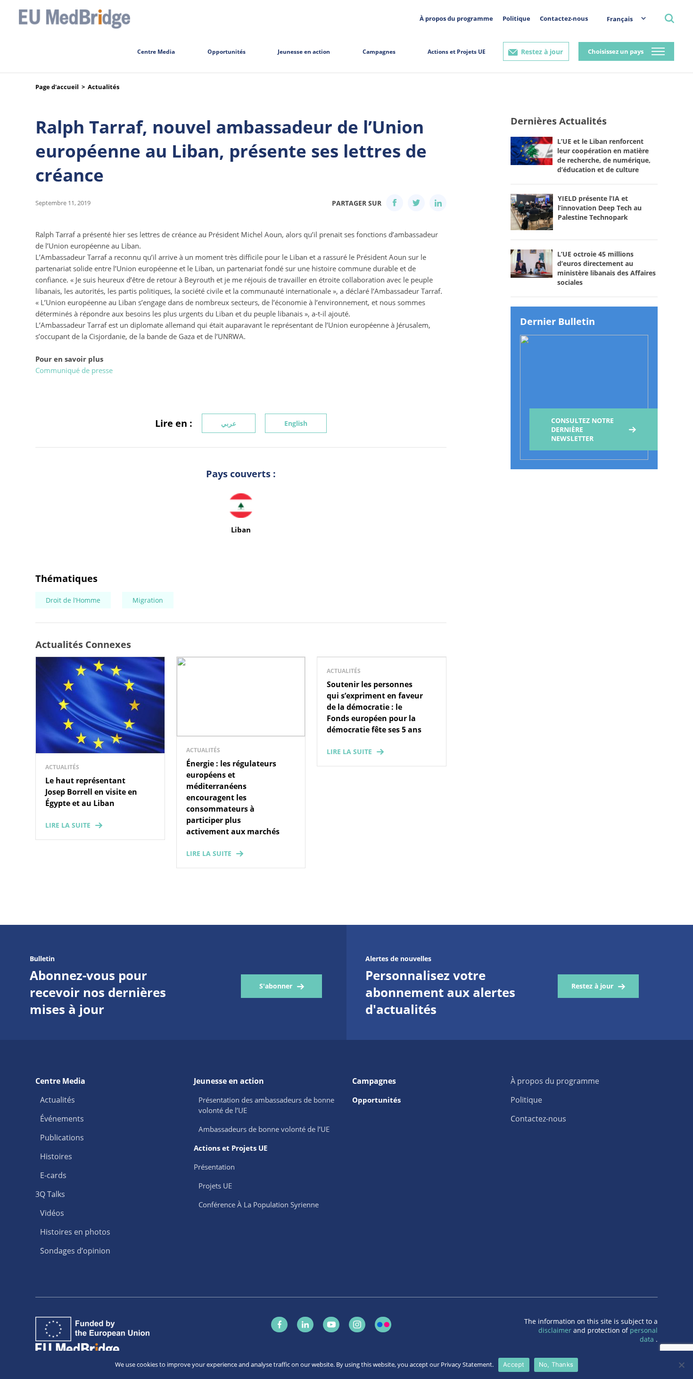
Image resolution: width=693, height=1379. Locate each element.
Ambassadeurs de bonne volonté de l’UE (264, 1129)
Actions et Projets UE (457, 52)
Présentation (214, 1166)
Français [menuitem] (620, 19)
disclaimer (555, 1330)
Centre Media (156, 52)
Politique (516, 18)
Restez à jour (542, 51)
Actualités (103, 87)
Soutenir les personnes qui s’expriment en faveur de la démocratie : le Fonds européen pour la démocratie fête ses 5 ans (375, 707)
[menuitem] (621, 18)
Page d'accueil (57, 87)
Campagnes (379, 52)
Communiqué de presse (74, 370)
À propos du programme (456, 18)
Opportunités (226, 52)
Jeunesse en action (304, 52)
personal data (644, 1335)
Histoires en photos (75, 1232)
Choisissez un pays (616, 51)
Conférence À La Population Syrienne (258, 1204)
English (295, 423)
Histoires (56, 1156)
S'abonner (275, 985)
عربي (228, 423)
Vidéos (52, 1213)
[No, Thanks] (681, 1365)
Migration (147, 600)
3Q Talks (50, 1194)
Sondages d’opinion (75, 1251)
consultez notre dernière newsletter (582, 429)
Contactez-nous (564, 18)
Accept (514, 1364)
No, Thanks (556, 1364)
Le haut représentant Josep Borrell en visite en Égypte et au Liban (91, 791)
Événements (62, 1118)
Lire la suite (68, 825)
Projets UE (215, 1185)
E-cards (53, 1175)
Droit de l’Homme (73, 600)
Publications (62, 1137)
